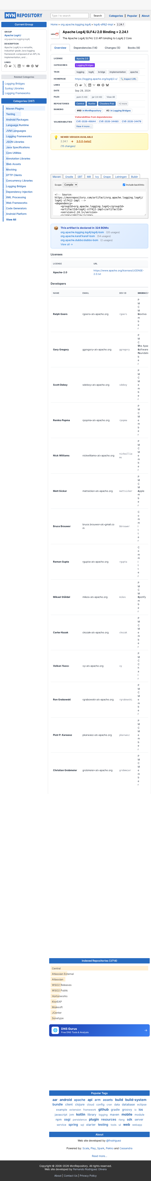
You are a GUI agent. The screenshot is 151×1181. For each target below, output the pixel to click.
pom (82, 97)
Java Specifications (18, 147)
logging (80, 72)
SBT (80, 176)
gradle (116, 1109)
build (119, 1100)
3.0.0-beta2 (83, 141)
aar (55, 1100)
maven (115, 1114)
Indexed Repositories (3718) (99, 960)
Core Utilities (13, 152)
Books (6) (134, 47)
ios (141, 1109)
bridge (101, 72)
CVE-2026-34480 (109, 121)
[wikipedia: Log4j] (23, 65)
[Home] (24, 17)
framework (90, 1109)
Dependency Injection (19, 191)
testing (103, 1124)
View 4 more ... (84, 126)
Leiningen (121, 176)
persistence (80, 1119)
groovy (127, 1109)
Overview (60, 47)
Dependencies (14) (85, 47)
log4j (91, 72)
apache (134, 72)
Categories (116, 15)
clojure (80, 1104)
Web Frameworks (16, 202)
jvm (72, 1114)
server (139, 1119)
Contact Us (70, 1175)
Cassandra (126, 1148)
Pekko (109, 1148)
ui (120, 1124)
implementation (118, 72)
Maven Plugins (15, 108)
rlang (122, 1119)
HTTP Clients (14, 175)
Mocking (11, 169)
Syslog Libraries (14, 88)
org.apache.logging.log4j (76, 24)
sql (82, 1124)
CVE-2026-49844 (86, 121)
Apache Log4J (12, 35)
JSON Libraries (15, 141)
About (145, 15)
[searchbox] (69, 15)
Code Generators (16, 208)
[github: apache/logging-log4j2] (5, 65)
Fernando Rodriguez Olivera (90, 1169)
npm (59, 1119)
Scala (85, 1148)
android (66, 1100)
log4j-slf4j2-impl (103, 24)
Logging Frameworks (17, 93)
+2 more (123, 103)
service (62, 1124)
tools (114, 1124)
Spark (100, 1148)
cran (110, 1104)
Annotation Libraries (18, 158)
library (92, 1114)
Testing (10, 114)
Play (93, 1148)
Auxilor (92, 103)
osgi (67, 1119)
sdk (130, 1119)
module (139, 1114)
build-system (135, 1100)
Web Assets (13, 164)
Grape (107, 176)
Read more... (99, 1155)
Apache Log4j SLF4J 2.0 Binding (89, 32)
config (100, 1104)
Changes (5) (112, 47)
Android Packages (17, 119)
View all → (67, 244)
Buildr (134, 176)
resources (109, 1119)
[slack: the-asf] (32, 65)
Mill (89, 176)
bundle (58, 1104)
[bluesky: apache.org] (36, 65)
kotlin (81, 1114)
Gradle (69, 176)
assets (108, 1100)
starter (91, 1124)
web (127, 1124)
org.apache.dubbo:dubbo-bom (80, 240)
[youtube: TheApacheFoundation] (28, 65)
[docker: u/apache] (10, 65)
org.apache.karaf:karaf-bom (78, 236)
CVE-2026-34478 (131, 121)
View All (111, 97)
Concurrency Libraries (19, 180)
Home (54, 24)
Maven (57, 176)
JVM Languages (16, 130)
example (62, 1109)
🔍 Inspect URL (128, 79)
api (90, 1100)
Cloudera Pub (107, 103)
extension (75, 1109)
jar (97, 97)
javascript (61, 1114)
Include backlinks (135, 184)
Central (80, 103)
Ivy (97, 176)
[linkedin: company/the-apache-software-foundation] (19, 65)
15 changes (68, 146)
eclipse (142, 1104)
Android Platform (16, 213)
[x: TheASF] (14, 65)
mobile (127, 1114)
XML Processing (16, 197)
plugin (94, 1119)
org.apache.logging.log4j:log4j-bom (83, 232)
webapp (137, 1124)
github (103, 1109)
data (117, 1104)
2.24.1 (123, 32)
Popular (132, 15)
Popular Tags (99, 1093)
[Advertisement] (75, 4)
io (135, 1109)
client (69, 1104)
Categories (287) (24, 101)
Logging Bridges (15, 83)
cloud (91, 1104)
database (129, 1104)
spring (74, 1124)
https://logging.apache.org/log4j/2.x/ (96, 78)
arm (98, 1100)
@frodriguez (113, 1140)
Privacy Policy (88, 1175)
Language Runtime (17, 125)
